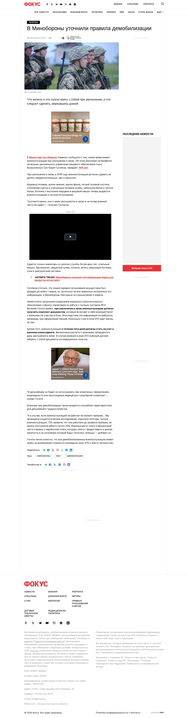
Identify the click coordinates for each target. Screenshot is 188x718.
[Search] (162, 4)
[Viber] (65, 4)
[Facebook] (47, 4)
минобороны (44, 456)
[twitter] (33, 623)
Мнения (118, 4)
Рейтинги (148, 4)
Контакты (135, 712)
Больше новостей (142, 268)
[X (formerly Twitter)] (51, 4)
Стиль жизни (145, 12)
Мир (122, 12)
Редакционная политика (57, 612)
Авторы (76, 596)
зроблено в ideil (157, 713)
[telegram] (40, 623)
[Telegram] (56, 4)
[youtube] (47, 623)
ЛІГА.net (83, 167)
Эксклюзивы (60, 12)
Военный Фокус (79, 12)
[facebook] (26, 623)
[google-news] (61, 623)
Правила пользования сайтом (80, 603)
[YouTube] (61, 4)
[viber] (54, 623)
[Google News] (70, 4)
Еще (159, 12)
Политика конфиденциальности (112, 712)
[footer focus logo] (36, 584)
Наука (131, 12)
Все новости (42, 12)
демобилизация (75, 456)
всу (58, 456)
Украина (111, 12)
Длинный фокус (57, 596)
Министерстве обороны (43, 157)
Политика (97, 12)
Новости (29, 591)
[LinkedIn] (75, 4)
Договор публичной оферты (31, 613)
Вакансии (54, 600)
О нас (27, 600)
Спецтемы (132, 4)
